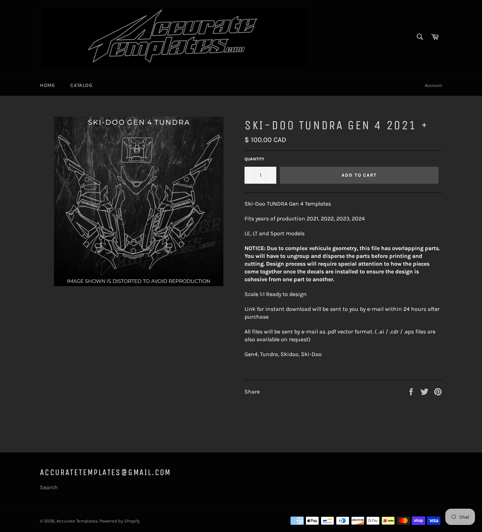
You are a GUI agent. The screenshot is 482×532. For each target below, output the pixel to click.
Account (433, 85)
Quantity (254, 158)
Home (47, 85)
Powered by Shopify (120, 521)
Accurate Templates (77, 521)
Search (49, 487)
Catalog (81, 85)
